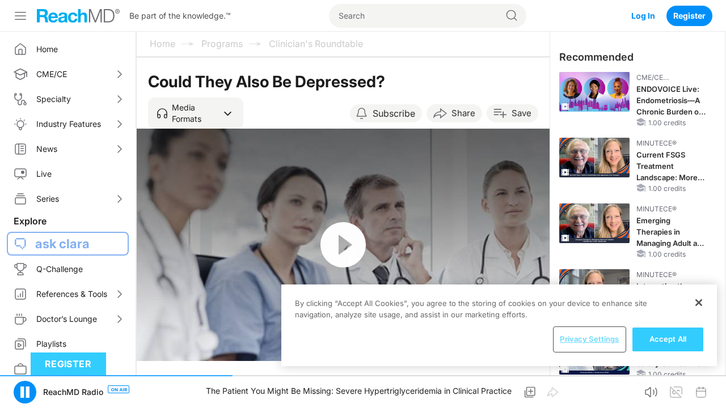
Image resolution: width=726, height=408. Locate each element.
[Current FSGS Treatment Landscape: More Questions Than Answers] (594, 157)
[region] (499, 325)
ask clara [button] (62, 243)
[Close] (698, 302)
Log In (643, 15)
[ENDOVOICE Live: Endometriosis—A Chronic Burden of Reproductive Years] (594, 92)
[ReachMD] (78, 16)
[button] (195, 113)
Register (689, 15)
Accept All (667, 338)
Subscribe (394, 113)
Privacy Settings (589, 338)
